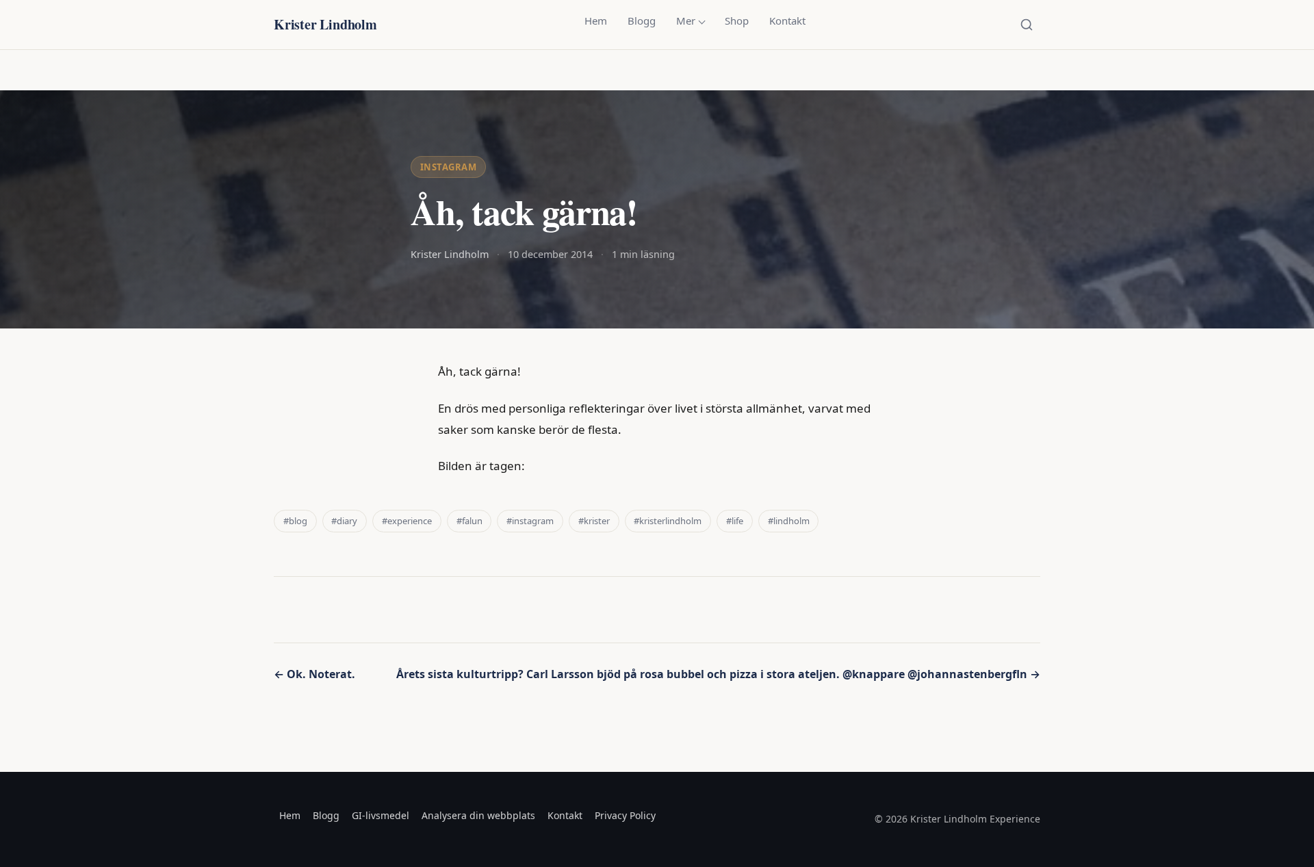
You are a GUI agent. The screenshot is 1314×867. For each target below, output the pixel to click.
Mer (685, 20)
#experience (407, 521)
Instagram (448, 167)
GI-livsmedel (380, 815)
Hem (595, 20)
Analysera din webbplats (478, 815)
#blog (295, 521)
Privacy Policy (625, 815)
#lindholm (789, 521)
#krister (594, 521)
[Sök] (1026, 24)
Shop (737, 20)
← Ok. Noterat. (314, 674)
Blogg (642, 20)
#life (734, 521)
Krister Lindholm (325, 24)
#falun (469, 521)
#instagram (530, 521)
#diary (344, 521)
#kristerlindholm (667, 521)
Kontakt (787, 20)
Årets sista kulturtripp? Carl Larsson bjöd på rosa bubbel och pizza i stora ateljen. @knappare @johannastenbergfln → (718, 674)
